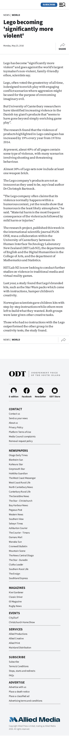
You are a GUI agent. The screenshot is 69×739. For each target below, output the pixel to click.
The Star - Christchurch (20, 501)
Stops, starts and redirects (22, 671)
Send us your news (18, 418)
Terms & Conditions (18, 666)
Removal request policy (21, 441)
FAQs (11, 675)
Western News (16, 514)
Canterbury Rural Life (19, 492)
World (16, 15)
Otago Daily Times (18, 455)
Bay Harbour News (18, 505)
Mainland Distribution (20, 647)
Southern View (16, 519)
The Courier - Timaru (19, 533)
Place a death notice (19, 691)
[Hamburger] (62, 5)
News (6, 15)
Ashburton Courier (18, 528)
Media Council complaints (22, 436)
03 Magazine (15, 601)
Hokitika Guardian (18, 473)
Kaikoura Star (16, 464)
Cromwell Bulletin (18, 546)
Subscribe (49, 4)
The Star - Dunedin (18, 560)
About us (13, 423)
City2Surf (13, 618)
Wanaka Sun (15, 542)
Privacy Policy (16, 427)
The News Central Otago (21, 555)
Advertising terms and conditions (25, 701)
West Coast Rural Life (19, 482)
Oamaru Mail (15, 537)
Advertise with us (17, 687)
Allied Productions (18, 634)
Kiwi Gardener (16, 592)
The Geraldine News (19, 496)
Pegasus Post (15, 510)
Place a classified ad (19, 696)
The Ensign (14, 574)
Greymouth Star (17, 469)
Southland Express (18, 578)
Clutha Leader (16, 564)
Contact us (14, 414)
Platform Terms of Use (20, 432)
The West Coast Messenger (22, 478)
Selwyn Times (16, 523)
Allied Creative (16, 638)
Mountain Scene (17, 551)
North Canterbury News (21, 487)
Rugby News (15, 606)
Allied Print (14, 643)
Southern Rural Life (18, 569)
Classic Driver (16, 597)
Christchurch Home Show (22, 622)
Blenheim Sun (16, 460)
